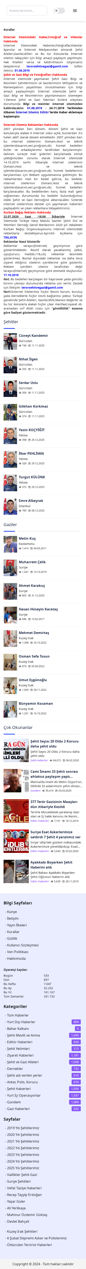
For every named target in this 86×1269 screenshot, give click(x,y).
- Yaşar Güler (15, 1201)
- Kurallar (12, 931)
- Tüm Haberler (17, 1015)
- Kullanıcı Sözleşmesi (22, 945)
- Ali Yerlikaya (15, 1208)
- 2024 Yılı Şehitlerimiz (22, 1161)
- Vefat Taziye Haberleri (23, 1188)
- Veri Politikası (16, 952)
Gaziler (10, 524)
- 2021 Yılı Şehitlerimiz (22, 1141)
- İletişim (12, 918)
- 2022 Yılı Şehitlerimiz (22, 1148)
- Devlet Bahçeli (17, 1221)
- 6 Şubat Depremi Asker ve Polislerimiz (36, 1238)
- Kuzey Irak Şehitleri (21, 1231)
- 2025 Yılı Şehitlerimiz (22, 1168)
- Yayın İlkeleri (16, 925)
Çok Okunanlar (18, 727)
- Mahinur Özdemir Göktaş (26, 1214)
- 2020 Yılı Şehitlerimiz (22, 1134)
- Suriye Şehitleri (18, 1181)
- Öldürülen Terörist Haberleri (28, 1244)
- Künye (11, 911)
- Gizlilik (11, 938)
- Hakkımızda (15, 958)
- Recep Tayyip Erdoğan (23, 1194)
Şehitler (11, 322)
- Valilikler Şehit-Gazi (21, 1174)
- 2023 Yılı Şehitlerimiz (22, 1154)
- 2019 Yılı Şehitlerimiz (22, 1128)
